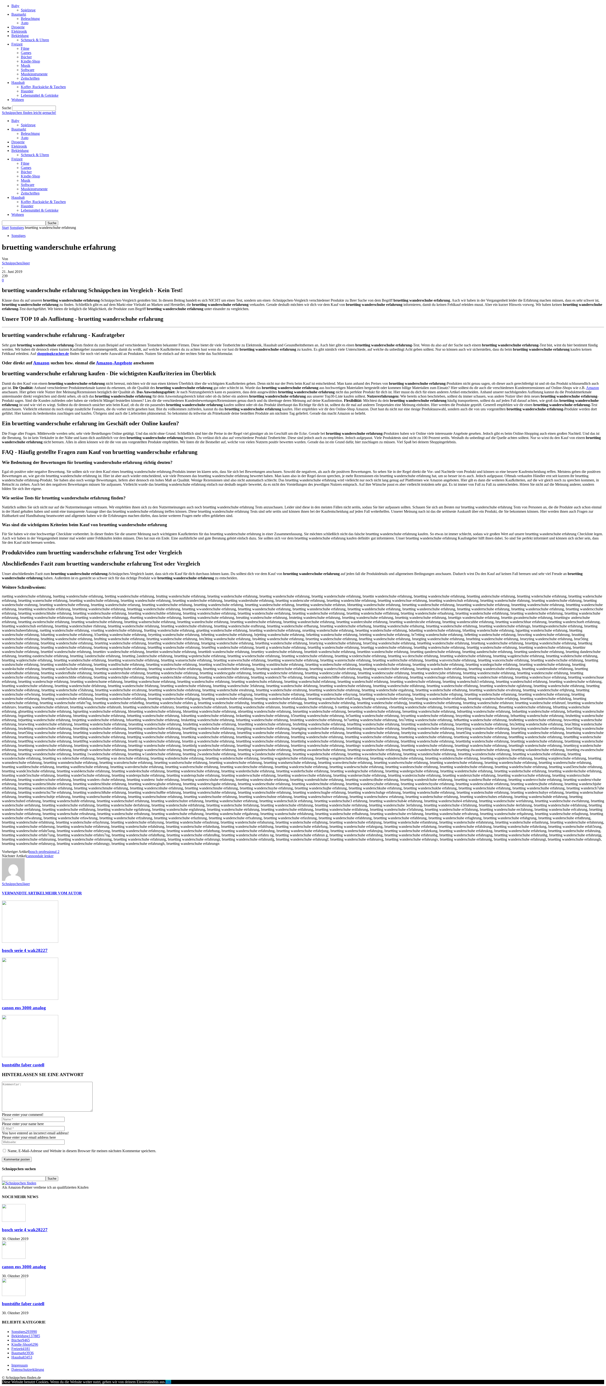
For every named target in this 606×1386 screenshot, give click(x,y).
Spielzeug (28, 10)
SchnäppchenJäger (16, 263)
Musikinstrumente (34, 74)
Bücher (26, 57)
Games (26, 53)
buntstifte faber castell (23, 1064)
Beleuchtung (30, 19)
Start (5, 228)
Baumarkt (18, 14)
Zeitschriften (30, 78)
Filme (25, 48)
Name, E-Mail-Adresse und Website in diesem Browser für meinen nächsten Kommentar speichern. (82, 1151)
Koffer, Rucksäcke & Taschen (43, 87)
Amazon (41, 362)
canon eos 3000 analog (24, 1007)
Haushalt (18, 83)
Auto (24, 23)
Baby (15, 6)
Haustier (27, 91)
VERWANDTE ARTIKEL (23, 893)
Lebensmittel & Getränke (39, 95)
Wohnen (17, 100)
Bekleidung (20, 36)
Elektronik (19, 31)
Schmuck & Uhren (35, 40)
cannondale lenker (39, 856)
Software (27, 70)
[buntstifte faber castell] (30, 1056)
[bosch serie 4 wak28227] (30, 941)
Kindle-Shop (30, 61)
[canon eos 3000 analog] (30, 998)
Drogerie (18, 27)
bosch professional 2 (44, 852)
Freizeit (16, 44)
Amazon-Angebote (114, 362)
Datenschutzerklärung (27, 1370)
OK (168, 1382)
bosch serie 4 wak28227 (25, 950)
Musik (25, 65)
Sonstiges (17, 228)
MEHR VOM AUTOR (63, 893)
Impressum (19, 1365)
